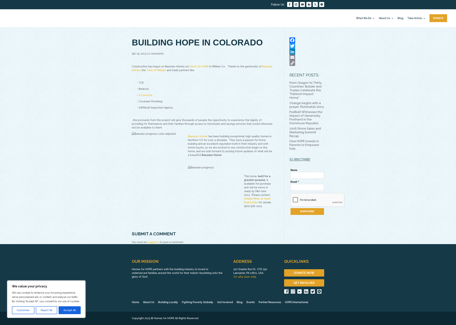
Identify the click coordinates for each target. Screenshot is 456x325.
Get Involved (225, 302)
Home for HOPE (199, 66)
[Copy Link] (306, 63)
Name (294, 170)
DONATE (438, 18)
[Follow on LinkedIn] (308, 4)
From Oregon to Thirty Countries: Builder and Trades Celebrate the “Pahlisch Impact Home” (305, 90)
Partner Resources (270, 302)
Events (251, 302)
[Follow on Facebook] (289, 4)
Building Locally (168, 302)
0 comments (156, 53)
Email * (295, 181)
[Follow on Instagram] (296, 4)
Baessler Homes (198, 136)
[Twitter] (306, 46)
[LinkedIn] (306, 52)
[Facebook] (306, 40)
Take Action (414, 18)
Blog (400, 18)
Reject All (46, 310)
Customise (23, 310)
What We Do (363, 18)
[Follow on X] (315, 4)
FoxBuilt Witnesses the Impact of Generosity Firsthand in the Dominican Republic (305, 117)
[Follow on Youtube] (302, 4)
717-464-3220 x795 (244, 276)
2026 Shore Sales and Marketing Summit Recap (305, 132)
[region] (46, 299)
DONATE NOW (304, 273)
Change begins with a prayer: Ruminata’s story (306, 105)
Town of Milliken (156, 70)
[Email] (306, 57)
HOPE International (296, 302)
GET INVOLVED (304, 283)
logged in (153, 242)
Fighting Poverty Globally (197, 302)
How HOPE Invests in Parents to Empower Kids (304, 144)
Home (135, 302)
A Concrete (145, 95)
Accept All (69, 310)
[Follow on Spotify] (321, 4)
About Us (384, 18)
